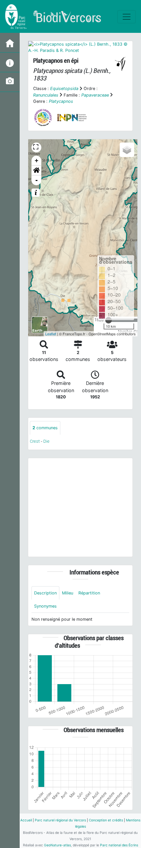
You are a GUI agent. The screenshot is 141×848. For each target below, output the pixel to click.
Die (46, 441)
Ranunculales (45, 95)
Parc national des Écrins (119, 845)
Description (45, 593)
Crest (35, 441)
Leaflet (50, 333)
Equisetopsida (64, 88)
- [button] (36, 180)
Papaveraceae (95, 95)
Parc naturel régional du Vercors (60, 820)
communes (45, 427)
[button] (36, 170)
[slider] (108, 320)
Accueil (26, 820)
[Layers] (127, 150)
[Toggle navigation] (126, 16)
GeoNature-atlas (57, 845)
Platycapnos (61, 101)
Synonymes (45, 606)
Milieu (67, 593)
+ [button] (36, 160)
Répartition (89, 593)
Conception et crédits (106, 820)
